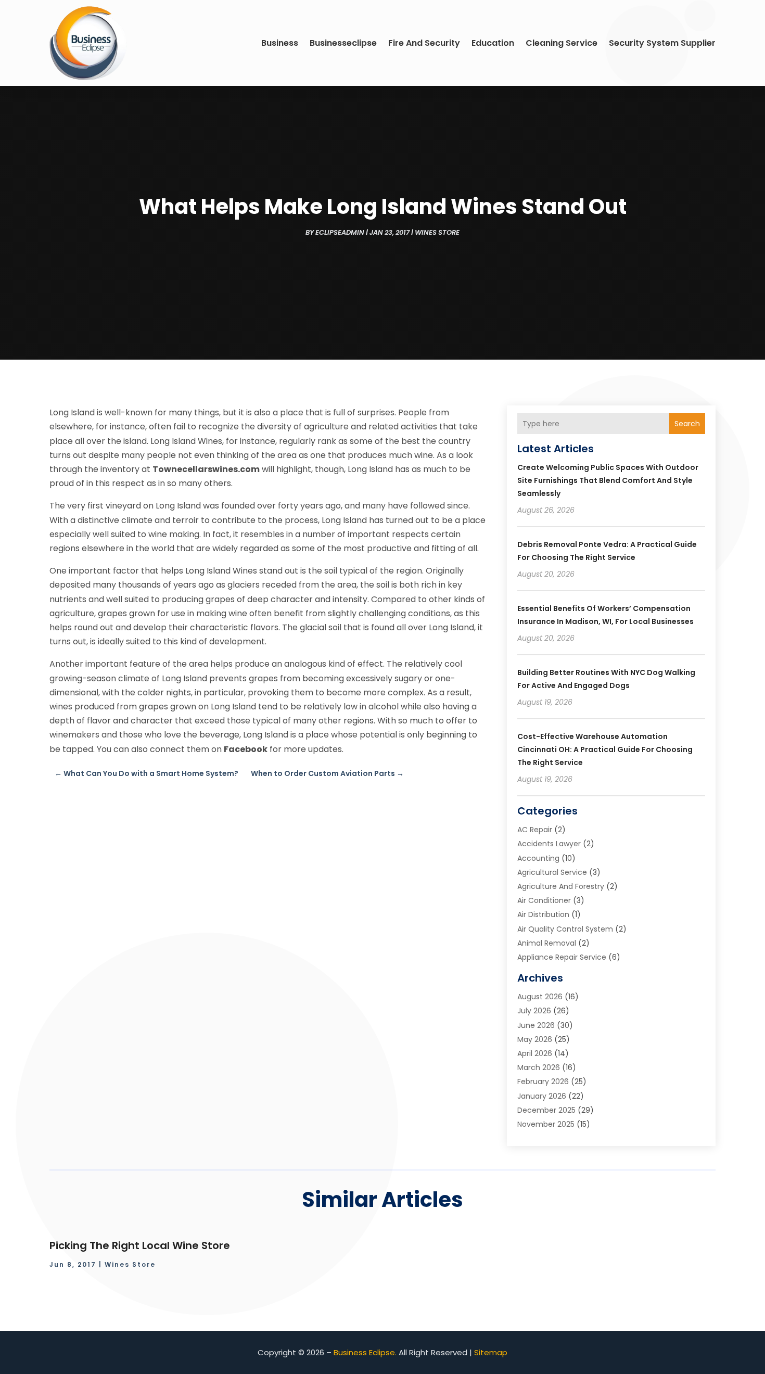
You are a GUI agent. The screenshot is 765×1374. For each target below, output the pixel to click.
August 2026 (540, 996)
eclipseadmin (339, 232)
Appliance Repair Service (561, 957)
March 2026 (538, 1067)
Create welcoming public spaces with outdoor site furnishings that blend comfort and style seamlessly (607, 480)
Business (279, 43)
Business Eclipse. (365, 1352)
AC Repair (534, 829)
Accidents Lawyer (549, 843)
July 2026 (534, 1011)
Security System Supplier (662, 43)
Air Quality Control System (565, 929)
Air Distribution (543, 914)
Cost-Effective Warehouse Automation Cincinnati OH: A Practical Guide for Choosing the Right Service (605, 749)
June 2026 (536, 1025)
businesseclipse (343, 43)
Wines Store (437, 232)
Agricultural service (552, 872)
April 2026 (534, 1053)
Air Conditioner (544, 900)
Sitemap (490, 1352)
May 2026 (534, 1039)
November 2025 (546, 1124)
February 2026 (543, 1081)
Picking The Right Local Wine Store (139, 1245)
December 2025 (546, 1110)
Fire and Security (424, 43)
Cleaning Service (561, 43)
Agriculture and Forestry (560, 886)
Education (492, 43)
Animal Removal (546, 943)
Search (687, 423)
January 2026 (541, 1096)
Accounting (538, 858)
